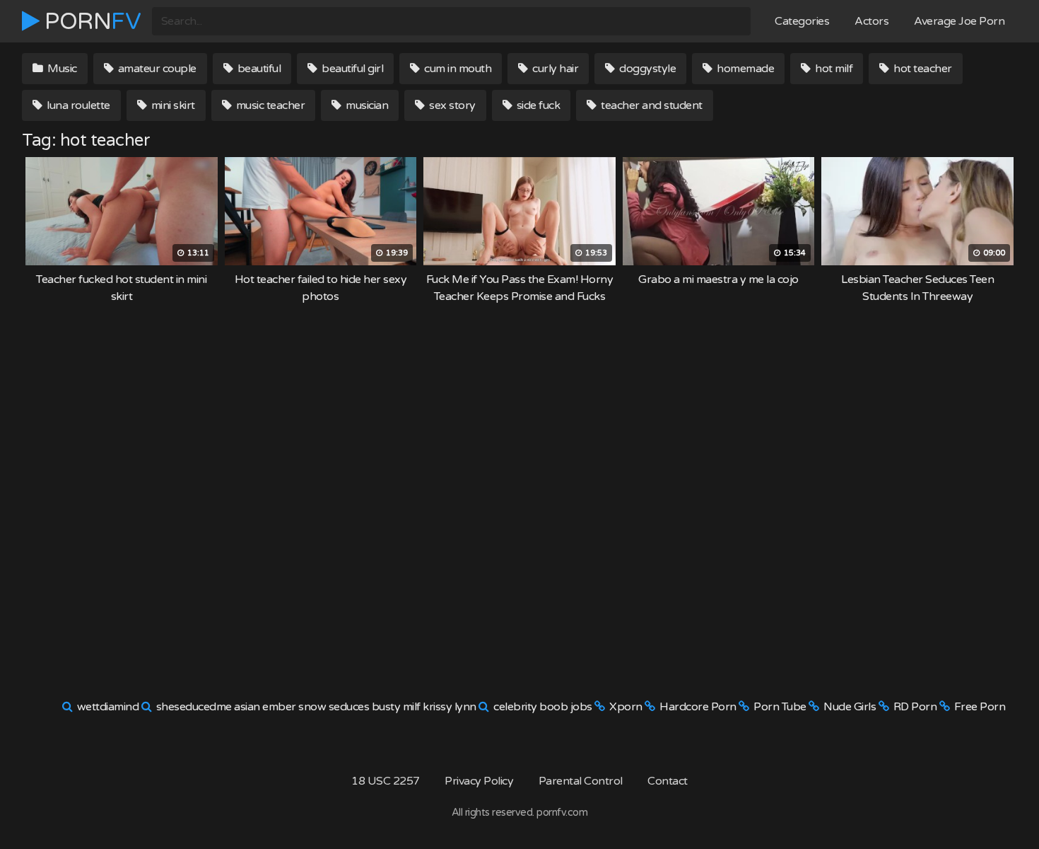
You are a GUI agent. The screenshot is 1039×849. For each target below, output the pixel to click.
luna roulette (77, 105)
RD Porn (915, 707)
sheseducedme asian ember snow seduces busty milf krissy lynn (316, 707)
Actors (871, 21)
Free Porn (980, 707)
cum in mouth (457, 69)
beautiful (258, 69)
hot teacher (921, 69)
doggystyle (646, 69)
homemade (745, 69)
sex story (451, 105)
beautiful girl (351, 69)
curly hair (554, 69)
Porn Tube (779, 707)
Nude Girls (849, 707)
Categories (802, 21)
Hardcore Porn (697, 707)
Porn (90, 21)
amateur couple (155, 69)
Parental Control (581, 781)
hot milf (833, 69)
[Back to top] (1000, 804)
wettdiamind (108, 707)
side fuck (537, 105)
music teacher (269, 105)
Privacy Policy (479, 781)
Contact (667, 781)
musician (366, 105)
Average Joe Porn (959, 21)
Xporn (625, 707)
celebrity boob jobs (542, 707)
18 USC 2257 (385, 781)
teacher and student (651, 105)
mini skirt (171, 105)
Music (61, 69)
